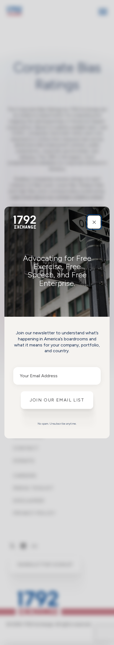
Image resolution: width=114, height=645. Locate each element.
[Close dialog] (94, 222)
